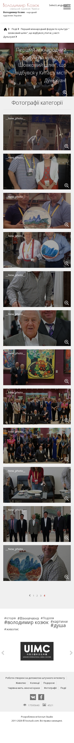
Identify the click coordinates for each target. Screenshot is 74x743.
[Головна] (9, 29)
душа (60, 625)
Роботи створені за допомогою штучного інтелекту (35, 677)
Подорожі (49, 682)
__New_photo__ (15, 118)
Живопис (21, 682)
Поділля (48, 618)
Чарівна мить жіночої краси (24, 688)
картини (60, 621)
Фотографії (50, 688)
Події (15, 29)
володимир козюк (28, 622)
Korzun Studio (45, 716)
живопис (12, 629)
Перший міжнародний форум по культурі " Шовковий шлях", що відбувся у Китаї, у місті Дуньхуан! (36, 32)
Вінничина (29, 618)
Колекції (35, 682)
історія (11, 618)
